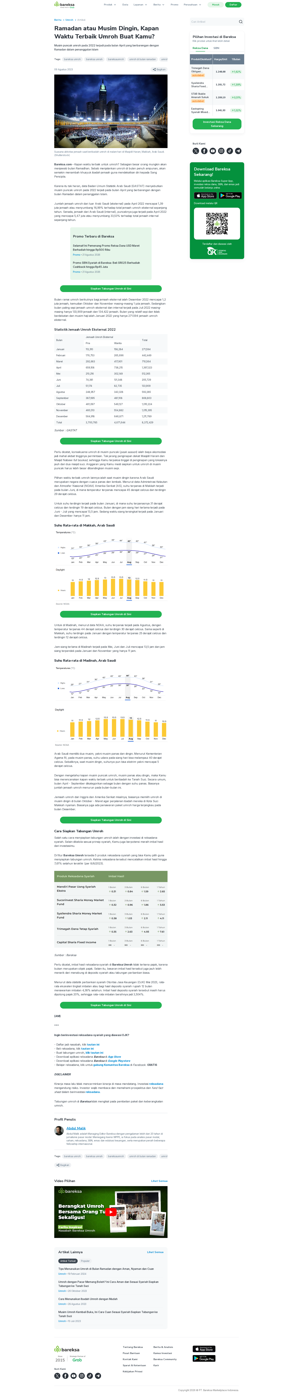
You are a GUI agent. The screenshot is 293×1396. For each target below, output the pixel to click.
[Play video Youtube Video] (111, 1212)
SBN (216, 48)
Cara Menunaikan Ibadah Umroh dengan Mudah (88, 1299)
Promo (174, 4)
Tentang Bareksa (133, 1347)
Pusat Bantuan (131, 1353)
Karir (156, 1365)
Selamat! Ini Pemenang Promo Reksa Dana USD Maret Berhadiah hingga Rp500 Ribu (106, 247)
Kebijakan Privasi (132, 1371)
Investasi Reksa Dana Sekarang (217, 124)
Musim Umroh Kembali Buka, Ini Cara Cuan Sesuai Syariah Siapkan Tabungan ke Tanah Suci (108, 1314)
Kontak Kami (130, 1359)
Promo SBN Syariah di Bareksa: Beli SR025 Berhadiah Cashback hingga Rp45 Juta (106, 264)
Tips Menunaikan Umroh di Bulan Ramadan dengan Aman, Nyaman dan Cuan (106, 1268)
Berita (57, 20)
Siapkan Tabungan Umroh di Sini (111, 289)
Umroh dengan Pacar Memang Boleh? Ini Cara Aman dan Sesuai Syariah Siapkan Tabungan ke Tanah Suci (108, 1284)
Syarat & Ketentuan (134, 1365)
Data (125, 4)
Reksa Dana (200, 48)
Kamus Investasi (162, 1353)
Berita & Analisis (163, 1347)
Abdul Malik (76, 1128)
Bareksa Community (165, 1359)
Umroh (69, 20)
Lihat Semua (159, 1181)
